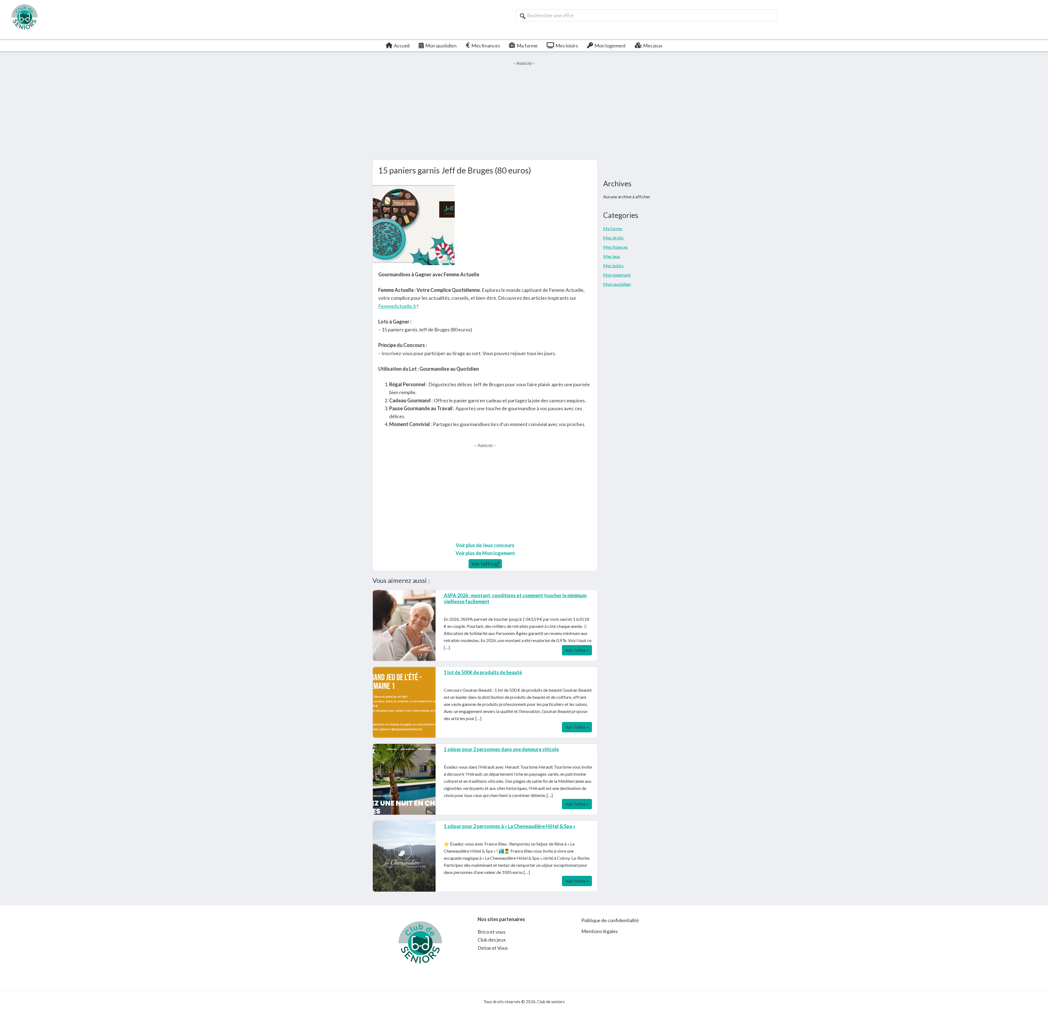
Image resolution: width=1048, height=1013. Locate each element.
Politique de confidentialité (610, 920)
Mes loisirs (613, 265)
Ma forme (612, 228)
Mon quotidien (617, 284)
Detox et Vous (493, 948)
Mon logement (617, 274)
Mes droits (613, 237)
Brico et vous (491, 932)
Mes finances (615, 247)
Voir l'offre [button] (483, 564)
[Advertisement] (524, 113)
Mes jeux (611, 256)
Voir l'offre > (577, 650)
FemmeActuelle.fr (397, 306)
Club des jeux (492, 940)
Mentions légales (599, 931)
